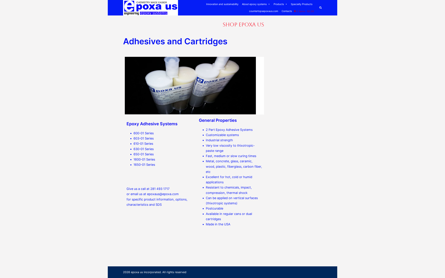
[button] (320, 7)
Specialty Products (301, 4)
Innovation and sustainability (222, 4)
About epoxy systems (254, 4)
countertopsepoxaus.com (263, 11)
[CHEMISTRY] (150, 7)
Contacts (287, 11)
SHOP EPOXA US (243, 25)
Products (279, 4)
